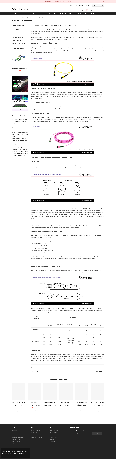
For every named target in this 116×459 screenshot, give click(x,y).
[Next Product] (27, 58)
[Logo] (20, 9)
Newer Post (99, 371)
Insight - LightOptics (21, 17)
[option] (20, 62)
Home (13, 17)
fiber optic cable (36, 367)
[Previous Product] (13, 58)
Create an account (99, 10)
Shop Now (68, 1)
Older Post (35, 371)
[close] (103, 1)
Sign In (92, 10)
